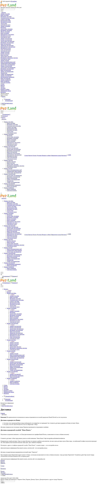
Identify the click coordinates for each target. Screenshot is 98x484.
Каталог (9, 291)
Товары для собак (14, 296)
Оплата (2, 471)
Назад (9, 290)
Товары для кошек (14, 311)
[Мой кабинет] (1, 274)
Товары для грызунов (15, 326)
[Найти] (2, 11)
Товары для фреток (15, 381)
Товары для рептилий (15, 362)
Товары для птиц (14, 342)
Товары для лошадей (15, 374)
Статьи (2, 466)
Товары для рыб (14, 353)
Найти (2, 482)
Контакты (3, 468)
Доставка (3, 472)
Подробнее (14, 1)
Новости (3, 463)
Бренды (3, 461)
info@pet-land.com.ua (7, 103)
